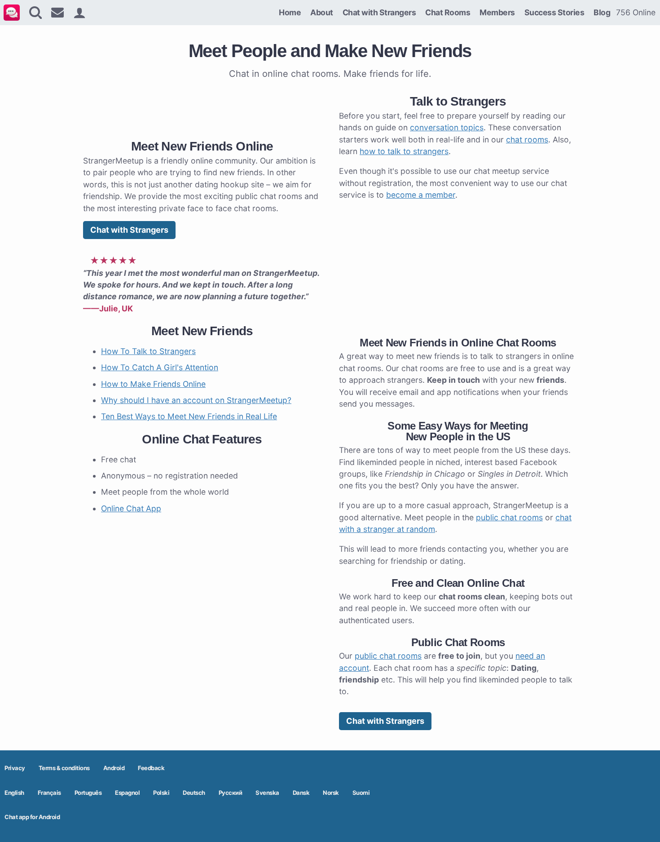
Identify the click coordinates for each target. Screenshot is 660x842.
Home (290, 12)
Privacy (14, 767)
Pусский (230, 792)
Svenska (267, 792)
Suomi (361, 792)
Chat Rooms (447, 12)
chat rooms (527, 139)
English (14, 792)
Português (88, 792)
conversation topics (447, 127)
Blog (602, 12)
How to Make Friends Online (153, 384)
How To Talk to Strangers (148, 351)
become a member (420, 194)
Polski (161, 792)
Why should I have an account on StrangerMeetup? (196, 400)
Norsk (331, 792)
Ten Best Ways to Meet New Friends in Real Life (189, 416)
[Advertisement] (202, 107)
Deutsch (194, 792)
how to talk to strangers (404, 151)
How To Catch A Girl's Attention (159, 367)
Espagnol (127, 792)
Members (497, 12)
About (321, 12)
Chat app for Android (32, 816)
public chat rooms (509, 517)
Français (49, 792)
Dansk (301, 792)
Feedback (151, 767)
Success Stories (554, 12)
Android (114, 767)
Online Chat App (131, 508)
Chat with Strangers (379, 12)
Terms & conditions (64, 767)
